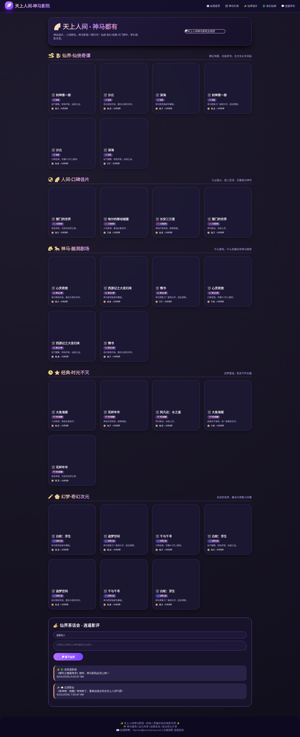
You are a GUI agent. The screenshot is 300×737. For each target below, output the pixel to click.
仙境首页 (214, 6)
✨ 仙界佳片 (251, 6)
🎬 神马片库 (232, 6)
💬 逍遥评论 (288, 6)
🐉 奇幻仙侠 (269, 6)
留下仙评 (69, 657)
